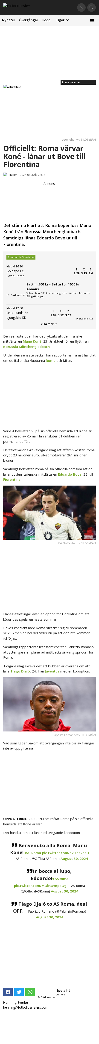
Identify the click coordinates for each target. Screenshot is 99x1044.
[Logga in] (81, 7)
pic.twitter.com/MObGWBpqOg (40, 885)
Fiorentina (11, 479)
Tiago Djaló (20, 671)
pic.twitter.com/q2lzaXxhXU (65, 852)
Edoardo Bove (70, 474)
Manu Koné (32, 341)
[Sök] (91, 7)
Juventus (52, 671)
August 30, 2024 (74, 858)
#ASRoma (33, 852)
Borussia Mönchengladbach (26, 346)
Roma (51, 360)
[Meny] (92, 20)
